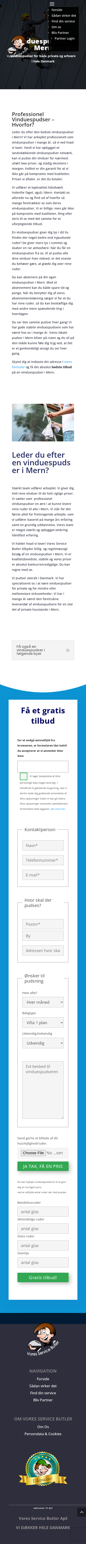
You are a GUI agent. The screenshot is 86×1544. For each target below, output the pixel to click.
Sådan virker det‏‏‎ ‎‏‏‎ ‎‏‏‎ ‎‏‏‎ (65, 15)
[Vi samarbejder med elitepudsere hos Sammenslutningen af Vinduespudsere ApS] (43, 1491)
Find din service (43, 1393)
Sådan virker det (43, 1386)
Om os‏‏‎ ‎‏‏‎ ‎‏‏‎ (57, 27)
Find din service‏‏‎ (63, 21)
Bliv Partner (43, 1400)
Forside (43, 1378)
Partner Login (65, 38)
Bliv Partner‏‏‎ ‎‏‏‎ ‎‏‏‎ (61, 33)
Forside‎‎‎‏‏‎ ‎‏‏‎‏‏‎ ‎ (58, 10)
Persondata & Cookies (43, 1433)
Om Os (43, 1426)
